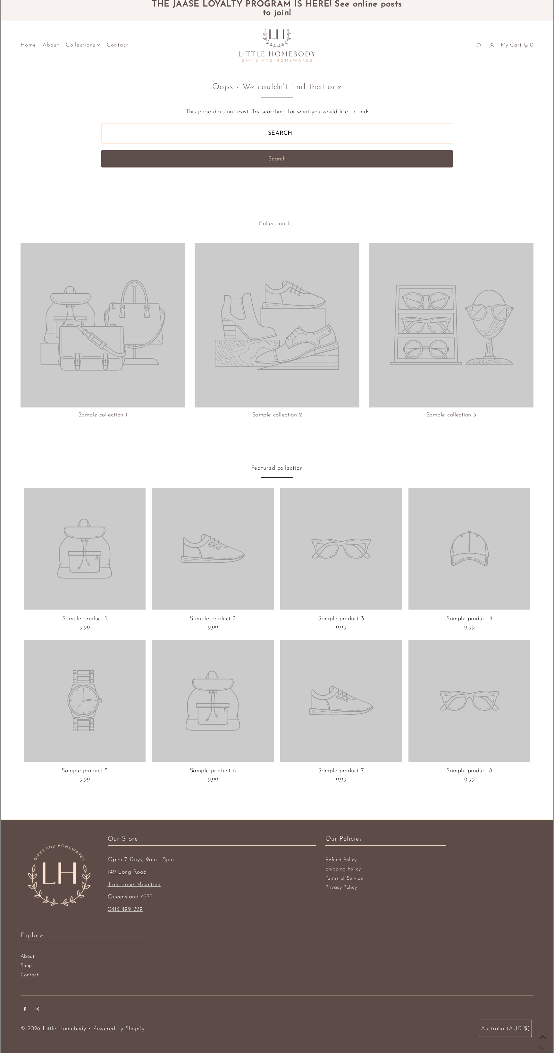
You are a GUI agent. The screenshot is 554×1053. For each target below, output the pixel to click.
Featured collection (277, 468)
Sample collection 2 (277, 415)
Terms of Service (344, 878)
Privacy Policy (341, 887)
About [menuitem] (51, 45)
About (27, 956)
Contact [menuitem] (118, 45)
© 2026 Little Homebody (53, 1029)
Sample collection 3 (451, 415)
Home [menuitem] (28, 45)
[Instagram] (37, 1010)
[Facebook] (25, 1010)
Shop (26, 965)
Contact (29, 975)
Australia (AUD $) (505, 1029)
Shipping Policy (343, 869)
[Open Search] (479, 45)
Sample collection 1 (103, 415)
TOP (543, 1046)
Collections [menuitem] (80, 45)
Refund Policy (341, 859)
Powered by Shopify (118, 1029)
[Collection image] (102, 405)
